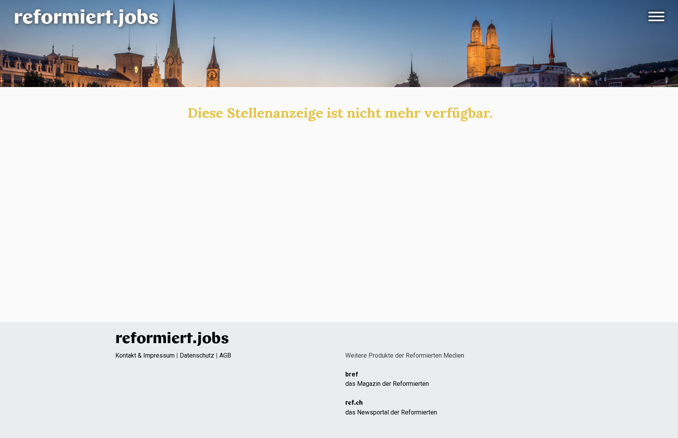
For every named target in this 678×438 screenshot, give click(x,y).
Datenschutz (197, 355)
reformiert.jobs (86, 19)
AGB (225, 355)
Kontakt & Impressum (145, 355)
